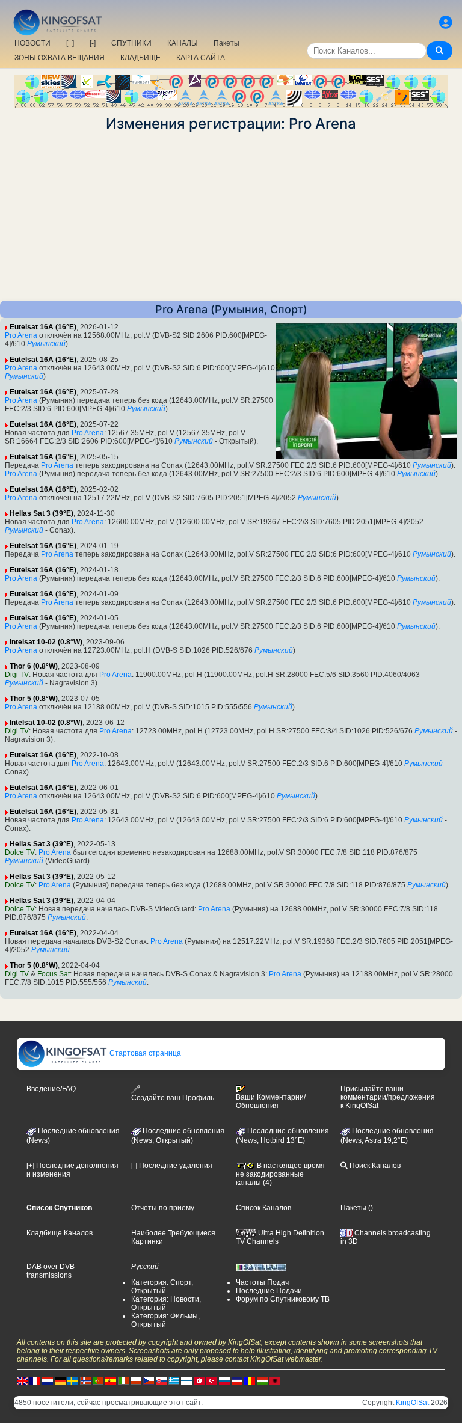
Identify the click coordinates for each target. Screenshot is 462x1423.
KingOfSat (412, 1402)
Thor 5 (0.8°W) (34, 698)
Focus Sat (53, 974)
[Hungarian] (262, 1380)
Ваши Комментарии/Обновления (271, 1101)
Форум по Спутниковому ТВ (283, 1299)
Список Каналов (263, 1208)
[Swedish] (72, 1380)
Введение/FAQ (51, 1089)
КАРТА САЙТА (200, 58)
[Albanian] (275, 1380)
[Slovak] (161, 1380)
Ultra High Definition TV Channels (280, 1237)
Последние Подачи (269, 1291)
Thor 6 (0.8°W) (34, 666)
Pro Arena (21, 335)
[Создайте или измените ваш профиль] (445, 22)
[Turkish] (211, 1380)
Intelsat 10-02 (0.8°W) (46, 642)
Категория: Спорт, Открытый (162, 1286)
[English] (22, 1380)
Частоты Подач (262, 1282)
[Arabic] (199, 1380)
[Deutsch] (60, 1380)
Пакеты (226, 43)
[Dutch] (47, 1380)
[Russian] (224, 1380)
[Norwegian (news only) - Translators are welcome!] (85, 1380)
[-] (93, 43)
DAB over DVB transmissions (50, 1270)
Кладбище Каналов (59, 1233)
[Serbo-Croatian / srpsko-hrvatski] (237, 1380)
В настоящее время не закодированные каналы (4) (280, 1174)
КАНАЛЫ (182, 43)
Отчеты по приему (162, 1208)
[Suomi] (186, 1380)
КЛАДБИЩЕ (140, 58)
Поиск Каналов (374, 1165)
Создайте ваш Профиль (172, 1098)
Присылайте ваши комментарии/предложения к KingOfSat (387, 1097)
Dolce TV (20, 852)
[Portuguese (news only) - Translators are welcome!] (98, 1380)
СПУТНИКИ (131, 43)
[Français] (34, 1380)
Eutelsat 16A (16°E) (43, 327)
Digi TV (17, 674)
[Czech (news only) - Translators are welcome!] (148, 1380)
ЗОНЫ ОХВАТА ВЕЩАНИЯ (59, 58)
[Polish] (136, 1380)
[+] (70, 43)
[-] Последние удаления (171, 1165)
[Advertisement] (231, 216)
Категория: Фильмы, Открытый (165, 1320)
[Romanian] (249, 1380)
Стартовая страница (144, 1053)
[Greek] (173, 1380)
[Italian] (123, 1380)
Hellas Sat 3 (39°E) (41, 513)
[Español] (110, 1380)
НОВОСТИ (32, 43)
